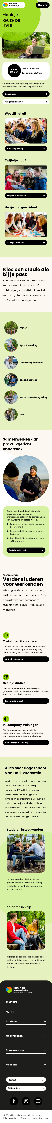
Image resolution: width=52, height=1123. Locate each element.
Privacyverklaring (11, 1118)
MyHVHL (10, 1011)
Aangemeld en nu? (14, 102)
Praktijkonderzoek (17, 550)
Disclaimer (43, 1118)
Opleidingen (10, 94)
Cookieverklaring (29, 1118)
